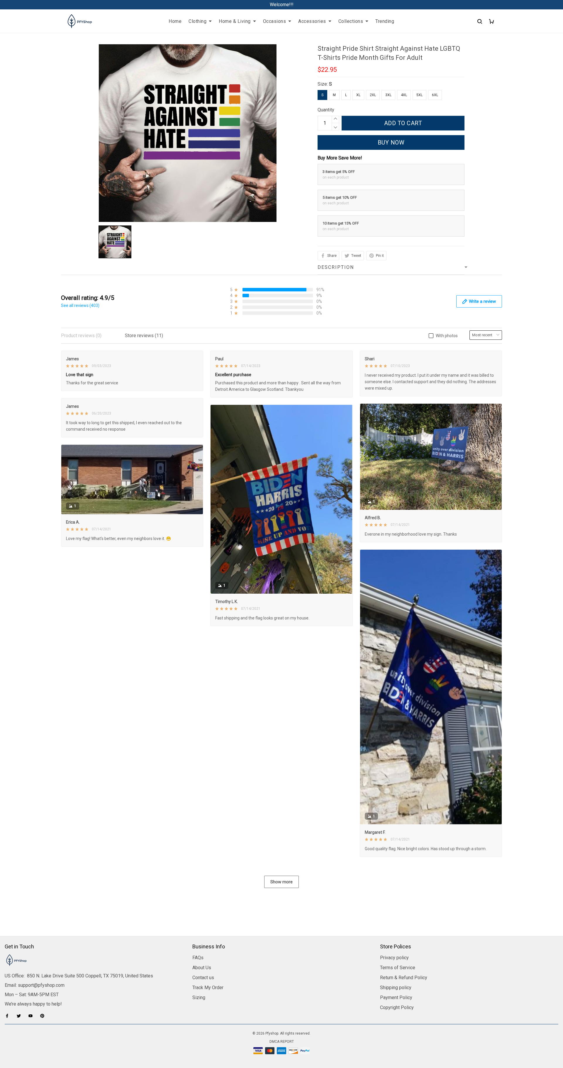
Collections (350, 21)
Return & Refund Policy (403, 977)
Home (175, 21)
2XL (373, 95)
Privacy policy (394, 957)
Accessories (312, 21)
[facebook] (9, 1016)
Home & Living (235, 21)
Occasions (274, 21)
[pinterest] (44, 1016)
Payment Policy (396, 997)
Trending (384, 21)
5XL (419, 95)
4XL (404, 95)
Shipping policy (395, 987)
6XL (435, 95)
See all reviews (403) (80, 305)
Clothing (197, 21)
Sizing (198, 997)
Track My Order (207, 987)
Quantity (326, 110)
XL (358, 95)
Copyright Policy (397, 1007)
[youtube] (32, 1016)
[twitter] (20, 1016)
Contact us (203, 977)
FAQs (198, 957)
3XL (388, 95)
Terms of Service (397, 967)
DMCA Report (281, 1042)
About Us (201, 967)
